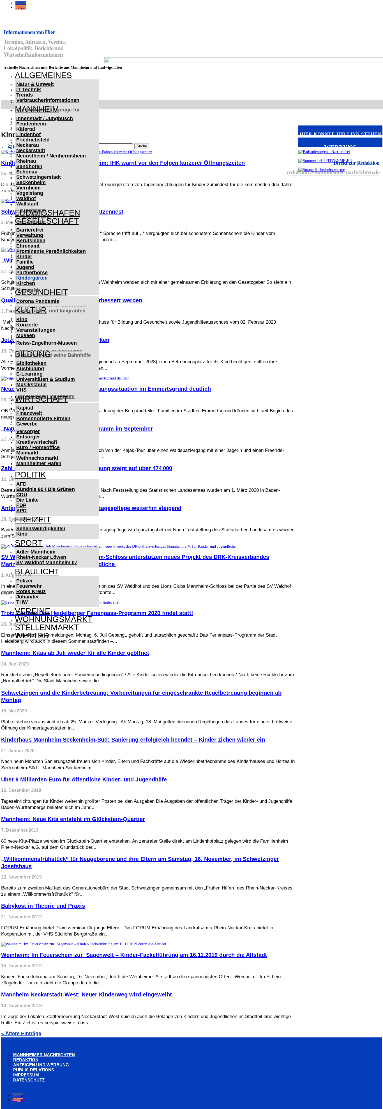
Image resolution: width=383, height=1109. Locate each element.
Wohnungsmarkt (54, 619)
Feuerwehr (29, 586)
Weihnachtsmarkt (37, 458)
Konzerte (27, 325)
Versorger (28, 431)
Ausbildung (30, 368)
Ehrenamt (28, 246)
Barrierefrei (29, 230)
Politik (30, 474)
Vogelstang (29, 193)
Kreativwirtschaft (36, 442)
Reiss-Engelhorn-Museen (46, 343)
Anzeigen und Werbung (41, 1064)
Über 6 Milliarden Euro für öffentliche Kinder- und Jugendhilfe (84, 779)
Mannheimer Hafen (38, 463)
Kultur (31, 310)
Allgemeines (43, 75)
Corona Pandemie (37, 301)
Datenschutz (29, 1080)
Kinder (24, 256)
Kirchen (25, 283)
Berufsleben (30, 240)
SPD (21, 510)
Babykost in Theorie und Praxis (43, 906)
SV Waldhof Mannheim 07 (46, 562)
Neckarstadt (30, 150)
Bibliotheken (31, 363)
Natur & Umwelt (35, 84)
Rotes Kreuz (31, 591)
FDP (21, 505)
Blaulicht (37, 571)
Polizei (24, 581)
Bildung (33, 354)
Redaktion (25, 1059)
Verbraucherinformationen (47, 100)
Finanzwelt (29, 413)
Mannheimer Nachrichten (44, 1054)
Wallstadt (27, 204)
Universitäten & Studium (45, 379)
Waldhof (26, 198)
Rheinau (26, 161)
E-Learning (29, 374)
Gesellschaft (47, 220)
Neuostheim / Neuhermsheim (51, 156)
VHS (21, 390)
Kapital (24, 408)
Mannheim (37, 109)
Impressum (26, 1075)
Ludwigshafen (47, 212)
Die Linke (27, 500)
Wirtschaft (41, 398)
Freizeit (33, 519)
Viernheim (28, 188)
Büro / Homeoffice (38, 447)
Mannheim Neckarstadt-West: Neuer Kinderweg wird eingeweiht (86, 994)
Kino (21, 319)
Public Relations (33, 1069)
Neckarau (27, 145)
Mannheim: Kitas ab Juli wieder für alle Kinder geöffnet (75, 653)
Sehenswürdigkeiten (40, 528)
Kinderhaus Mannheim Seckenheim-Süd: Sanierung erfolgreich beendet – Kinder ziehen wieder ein (133, 740)
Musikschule (31, 384)
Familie (25, 262)
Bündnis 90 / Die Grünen (45, 489)
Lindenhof (28, 134)
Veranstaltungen (36, 330)
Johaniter (27, 597)
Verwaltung (29, 235)
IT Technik (28, 89)
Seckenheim (31, 182)
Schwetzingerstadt (38, 177)
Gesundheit (41, 292)
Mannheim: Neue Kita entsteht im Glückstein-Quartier (73, 819)
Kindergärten (32, 278)
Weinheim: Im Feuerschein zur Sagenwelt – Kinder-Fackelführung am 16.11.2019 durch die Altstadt (134, 955)
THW (22, 602)
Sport (29, 542)
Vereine (32, 611)
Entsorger (28, 437)
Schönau (27, 172)
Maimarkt (27, 453)
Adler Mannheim (36, 552)
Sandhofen (29, 166)
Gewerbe (27, 424)
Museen (25, 335)
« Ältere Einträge (21, 1033)
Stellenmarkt (47, 627)
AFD (21, 484)
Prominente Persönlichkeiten (51, 251)
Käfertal (25, 129)
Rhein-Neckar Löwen (41, 557)
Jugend (25, 267)
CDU (21, 494)
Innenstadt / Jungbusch (44, 118)
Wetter (32, 635)
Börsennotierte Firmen (43, 418)
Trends (24, 95)
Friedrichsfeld (33, 140)
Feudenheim (31, 124)
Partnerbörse (32, 272)
